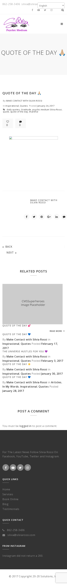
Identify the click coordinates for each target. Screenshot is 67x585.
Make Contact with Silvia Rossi (24, 100)
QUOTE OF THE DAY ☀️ (16, 364)
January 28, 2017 (13, 391)
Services (7, 494)
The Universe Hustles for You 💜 (25, 351)
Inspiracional (10, 344)
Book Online (10, 499)
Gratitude (26, 109)
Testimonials (10, 509)
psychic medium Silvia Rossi (47, 109)
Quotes (24, 105)
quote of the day (19, 111)
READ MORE (56, 331)
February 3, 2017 (52, 361)
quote (6, 111)
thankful (33, 111)
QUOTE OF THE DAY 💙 (16, 334)
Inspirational (12, 105)
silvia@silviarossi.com (35, 4)
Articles (56, 382)
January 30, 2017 (52, 373)
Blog (5, 504)
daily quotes (13, 109)
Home (6, 489)
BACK (8, 246)
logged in (25, 426)
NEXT (10, 252)
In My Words (10, 386)
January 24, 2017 (45, 105)
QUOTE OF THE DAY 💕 (16, 325)
